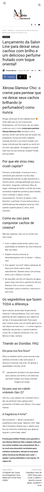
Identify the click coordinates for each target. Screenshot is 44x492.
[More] (30, 76)
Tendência (11, 30)
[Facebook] (31, 25)
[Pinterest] (35, 25)
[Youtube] (39, 25)
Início (4, 30)
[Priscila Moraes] (4, 70)
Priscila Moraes (11, 70)
